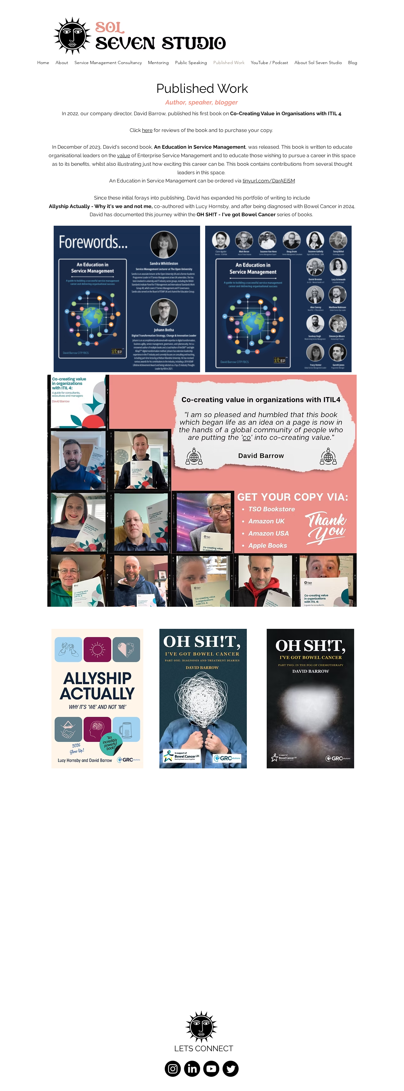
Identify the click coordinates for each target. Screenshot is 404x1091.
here (147, 130)
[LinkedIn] (192, 1069)
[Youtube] (211, 1069)
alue (125, 155)
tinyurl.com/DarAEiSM (269, 181)
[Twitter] (231, 1069)
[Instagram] (173, 1069)
